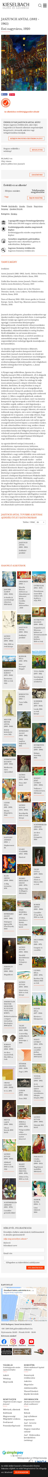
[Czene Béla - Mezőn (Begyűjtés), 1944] (9, 789)
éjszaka (22, 206)
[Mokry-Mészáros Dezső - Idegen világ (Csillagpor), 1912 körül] (24, 870)
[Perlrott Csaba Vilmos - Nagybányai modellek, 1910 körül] (39, 1144)
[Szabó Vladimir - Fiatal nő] (24, 836)
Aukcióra (28, 1381)
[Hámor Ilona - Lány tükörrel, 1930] (39, 1189)
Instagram (13, 1345)
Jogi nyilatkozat (30, 1416)
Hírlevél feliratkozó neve (10, 1244)
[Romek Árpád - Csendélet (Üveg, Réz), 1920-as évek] (39, 896)
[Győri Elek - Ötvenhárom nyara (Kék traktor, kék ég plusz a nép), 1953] (39, 577)
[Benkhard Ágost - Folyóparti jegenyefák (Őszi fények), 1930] (9, 903)
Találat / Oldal (29, 522)
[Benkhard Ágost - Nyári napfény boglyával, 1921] (24, 719)
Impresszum (29, 1420)
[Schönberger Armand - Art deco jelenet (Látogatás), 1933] (39, 812)
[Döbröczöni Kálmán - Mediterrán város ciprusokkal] (9, 750)
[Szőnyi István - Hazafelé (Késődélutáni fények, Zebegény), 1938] (24, 940)
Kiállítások (7, 1413)
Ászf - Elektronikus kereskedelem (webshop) (32, 1437)
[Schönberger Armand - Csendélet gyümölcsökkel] (9, 1189)
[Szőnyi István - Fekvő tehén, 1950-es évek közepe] (24, 975)
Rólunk (27, 1413)
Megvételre (28, 1385)
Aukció (6, 1375)
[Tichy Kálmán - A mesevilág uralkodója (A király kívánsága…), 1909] (24, 1013)
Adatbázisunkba (30, 1388)
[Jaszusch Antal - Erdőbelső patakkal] (24, 535)
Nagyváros (38, 206)
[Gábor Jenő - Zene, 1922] (24, 1083)
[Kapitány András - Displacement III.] (9, 829)
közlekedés (13, 206)
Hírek (26, 1410)
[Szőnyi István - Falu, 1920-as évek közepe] (9, 622)
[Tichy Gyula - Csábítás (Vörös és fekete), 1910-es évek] (39, 856)
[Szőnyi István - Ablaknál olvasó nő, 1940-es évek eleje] (9, 1145)
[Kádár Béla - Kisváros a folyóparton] (39, 999)
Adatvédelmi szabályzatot (28, 1263)
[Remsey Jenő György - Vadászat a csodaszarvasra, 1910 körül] (39, 771)
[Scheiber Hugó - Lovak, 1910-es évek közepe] (39, 693)
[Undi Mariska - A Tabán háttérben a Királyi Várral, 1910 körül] (24, 903)
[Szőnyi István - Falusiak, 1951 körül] (39, 1110)
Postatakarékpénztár (11, 1426)
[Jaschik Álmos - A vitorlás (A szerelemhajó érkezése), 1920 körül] (9, 579)
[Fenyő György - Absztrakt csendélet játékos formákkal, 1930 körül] (39, 1031)
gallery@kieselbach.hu (23, 1329)
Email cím (7, 1253)
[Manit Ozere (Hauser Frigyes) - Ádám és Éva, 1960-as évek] (24, 1153)
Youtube (31, 1345)
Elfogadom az (22, 1263)
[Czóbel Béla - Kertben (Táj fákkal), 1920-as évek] (39, 962)
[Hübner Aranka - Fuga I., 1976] (24, 1055)
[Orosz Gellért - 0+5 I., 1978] (9, 1073)
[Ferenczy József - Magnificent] (9, 951)
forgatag (4, 209)
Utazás (29, 206)
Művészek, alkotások (11, 1410)
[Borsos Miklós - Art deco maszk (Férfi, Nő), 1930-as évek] (9, 1038)
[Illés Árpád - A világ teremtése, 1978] (9, 864)
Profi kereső (8, 1422)
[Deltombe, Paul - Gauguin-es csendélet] (39, 931)
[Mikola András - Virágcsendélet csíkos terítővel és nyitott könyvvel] (24, 1112)
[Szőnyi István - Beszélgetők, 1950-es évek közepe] (24, 797)
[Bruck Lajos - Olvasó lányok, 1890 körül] (9, 1108)
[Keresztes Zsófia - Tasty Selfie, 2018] (24, 683)
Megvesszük (8, 1382)
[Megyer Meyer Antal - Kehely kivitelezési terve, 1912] (9, 703)
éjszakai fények (16, 209)
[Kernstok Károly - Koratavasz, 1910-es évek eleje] (9, 662)
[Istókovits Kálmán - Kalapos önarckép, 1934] (39, 732)
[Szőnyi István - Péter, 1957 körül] (24, 763)
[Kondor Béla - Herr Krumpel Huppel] (24, 648)
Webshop (7, 1379)
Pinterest (22, 1345)
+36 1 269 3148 (7, 1329)
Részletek (8, 1472)
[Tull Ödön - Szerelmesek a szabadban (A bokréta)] (39, 660)
